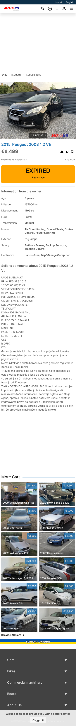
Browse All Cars (11, 634)
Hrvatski (58, 2)
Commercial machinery (24, 682)
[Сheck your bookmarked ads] (57, 9)
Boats (11, 694)
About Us (14, 705)
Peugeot (16, 75)
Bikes (11, 671)
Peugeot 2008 (33, 75)
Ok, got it (38, 720)
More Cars (10, 477)
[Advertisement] (38, 44)
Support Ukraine (38, 641)
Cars (4, 75)
